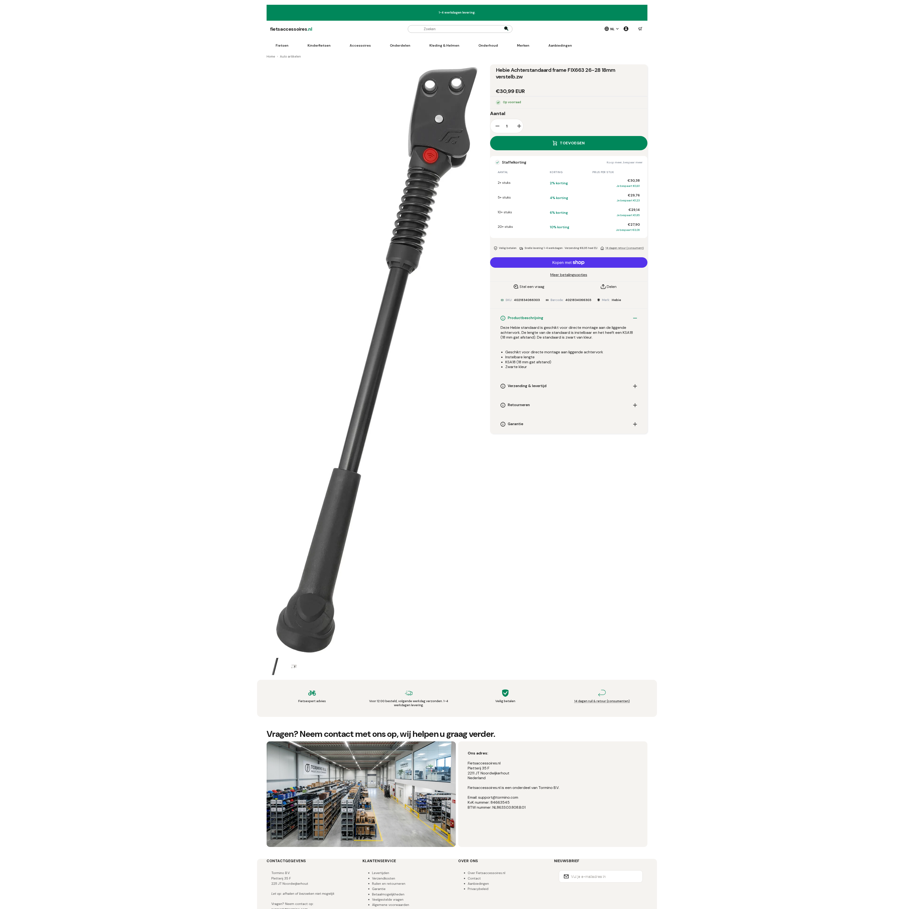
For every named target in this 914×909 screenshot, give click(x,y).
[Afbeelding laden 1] (275, 666)
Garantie (379, 889)
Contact (474, 878)
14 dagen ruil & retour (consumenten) (602, 701)
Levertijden (380, 873)
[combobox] (460, 29)
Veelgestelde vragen (387, 899)
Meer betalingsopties (568, 274)
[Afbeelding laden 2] (294, 666)
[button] (640, 29)
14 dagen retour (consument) (625, 248)
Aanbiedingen (478, 883)
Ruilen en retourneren (388, 883)
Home (271, 56)
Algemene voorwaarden (390, 905)
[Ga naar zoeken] (506, 29)
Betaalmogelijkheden (388, 894)
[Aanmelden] (636, 876)
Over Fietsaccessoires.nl (486, 873)
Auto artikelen (290, 56)
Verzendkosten (383, 878)
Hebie (616, 300)
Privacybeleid (478, 889)
